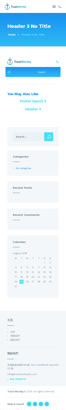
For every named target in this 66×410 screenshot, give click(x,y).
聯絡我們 (15, 339)
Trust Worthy (15, 391)
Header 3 (33, 109)
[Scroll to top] (61, 405)
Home (12, 34)
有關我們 (15, 335)
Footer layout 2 (33, 101)
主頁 (12, 331)
